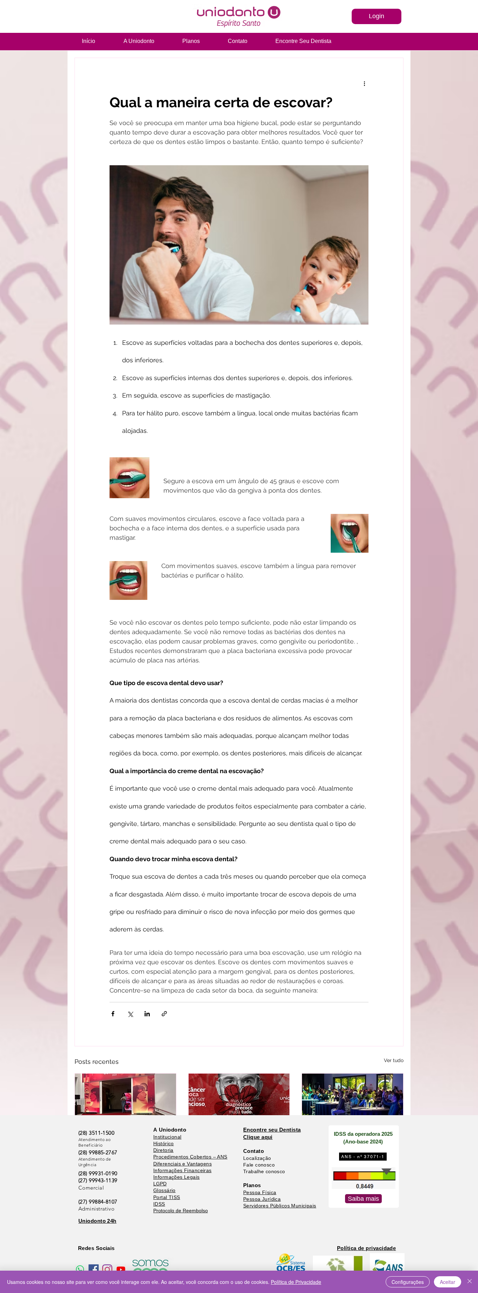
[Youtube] (121, 1269)
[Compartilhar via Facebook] (113, 1013)
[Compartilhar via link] (164, 1013)
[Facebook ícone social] (94, 1269)
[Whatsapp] (80, 1269)
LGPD (160, 1183)
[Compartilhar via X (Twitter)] (130, 1013)
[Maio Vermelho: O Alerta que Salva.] (239, 1102)
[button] (376, 16)
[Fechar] (469, 1281)
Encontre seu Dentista (272, 1130)
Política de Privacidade (296, 1281)
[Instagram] (107, 1269)
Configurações (408, 1281)
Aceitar (447, 1281)
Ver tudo (393, 1060)
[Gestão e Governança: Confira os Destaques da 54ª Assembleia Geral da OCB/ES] (352, 1102)
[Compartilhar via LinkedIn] (147, 1013)
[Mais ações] (364, 83)
